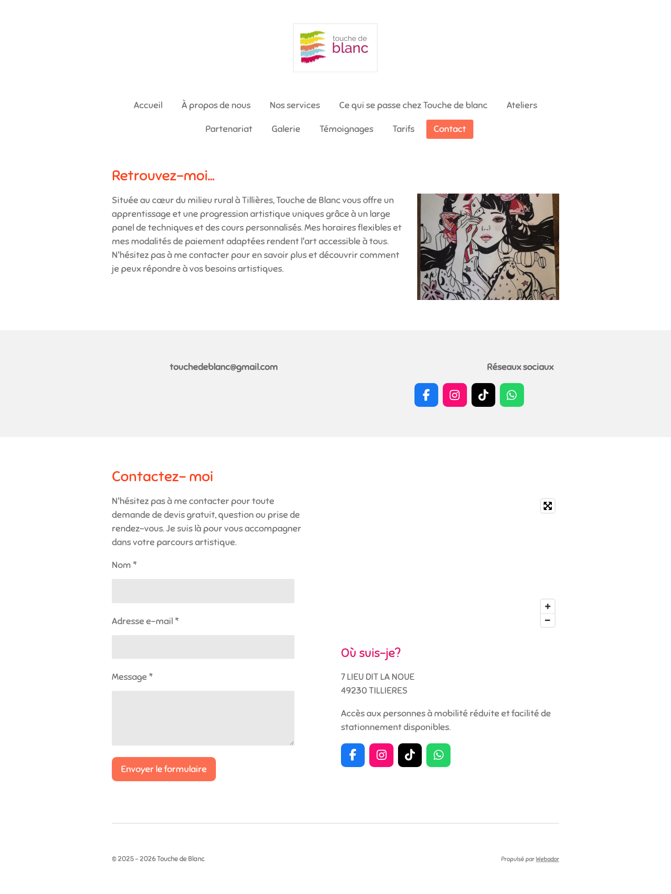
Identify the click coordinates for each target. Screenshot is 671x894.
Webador (547, 859)
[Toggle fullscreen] (548, 506)
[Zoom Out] (548, 620)
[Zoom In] (548, 606)
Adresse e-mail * (145, 621)
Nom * (124, 565)
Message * (132, 677)
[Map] (450, 562)
